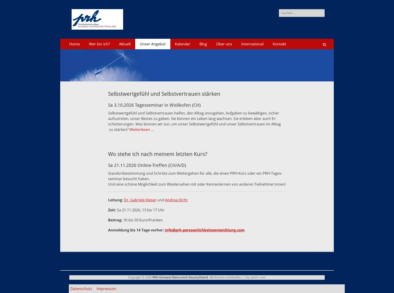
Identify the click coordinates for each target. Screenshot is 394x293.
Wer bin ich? (99, 44)
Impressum (106, 288)
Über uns (224, 44)
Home (74, 44)
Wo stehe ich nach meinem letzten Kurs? (157, 154)
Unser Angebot (153, 44)
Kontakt (279, 44)
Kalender (182, 44)
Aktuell (125, 44)
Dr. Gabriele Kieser (140, 199)
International (252, 44)
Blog (203, 44)
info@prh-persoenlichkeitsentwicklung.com (205, 230)
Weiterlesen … (142, 129)
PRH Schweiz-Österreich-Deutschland (180, 277)
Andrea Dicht (176, 199)
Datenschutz (81, 288)
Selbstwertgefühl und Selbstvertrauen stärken (164, 94)
